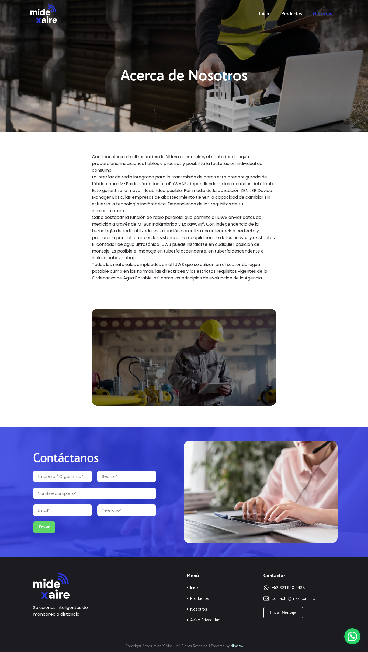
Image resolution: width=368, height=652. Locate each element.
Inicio (264, 14)
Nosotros (322, 14)
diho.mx (237, 646)
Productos (291, 14)
